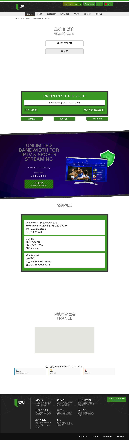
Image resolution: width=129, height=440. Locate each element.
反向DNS (30, 14)
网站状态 (76, 14)
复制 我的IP (64, 119)
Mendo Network (117, 400)
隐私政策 (95, 436)
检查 (65, 51)
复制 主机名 (97, 119)
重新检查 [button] (31, 119)
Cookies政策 (107, 436)
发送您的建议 (90, 4)
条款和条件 (120, 436)
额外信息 (30, 110)
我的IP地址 (98, 14)
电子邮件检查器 (65, 14)
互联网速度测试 (51, 14)
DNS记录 (39, 14)
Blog (100, 4)
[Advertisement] (64, 68)
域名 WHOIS (87, 14)
